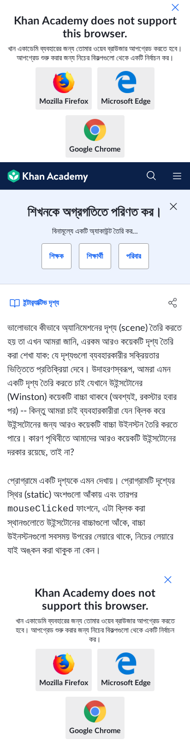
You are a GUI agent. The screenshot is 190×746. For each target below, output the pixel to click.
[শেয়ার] (173, 303)
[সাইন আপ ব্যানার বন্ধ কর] (173, 206)
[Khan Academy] (44, 176)
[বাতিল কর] (175, 7)
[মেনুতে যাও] (177, 176)
